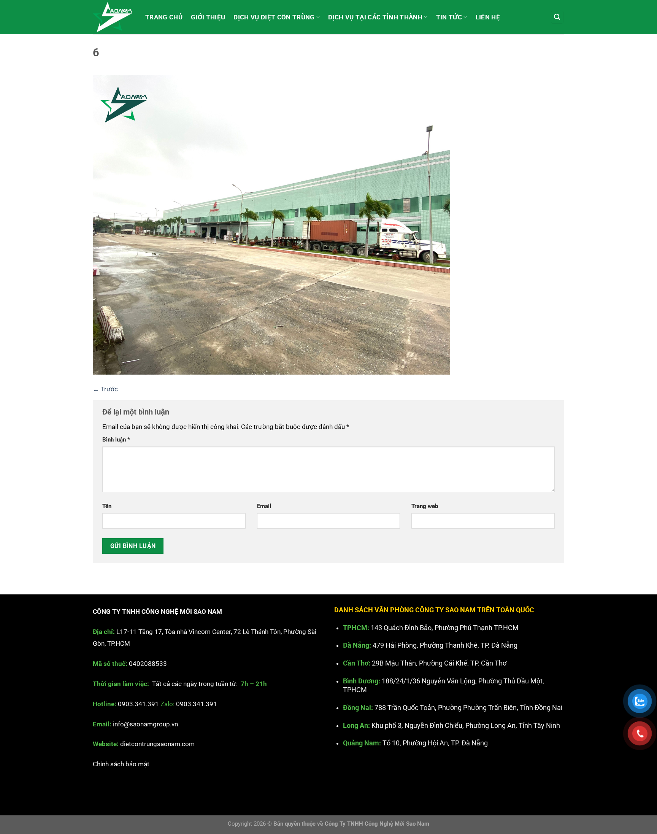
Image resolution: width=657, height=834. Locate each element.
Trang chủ (163, 17)
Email (264, 506)
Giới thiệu (208, 17)
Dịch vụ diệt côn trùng (273, 17)
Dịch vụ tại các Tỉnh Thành (375, 17)
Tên (106, 506)
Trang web (424, 506)
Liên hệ (488, 17)
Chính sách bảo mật (121, 764)
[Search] (557, 17)
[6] (271, 224)
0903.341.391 (138, 703)
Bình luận (116, 439)
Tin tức (449, 17)
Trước (105, 389)
